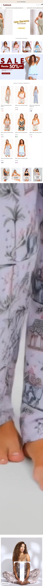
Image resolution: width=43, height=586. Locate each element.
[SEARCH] (37, 5)
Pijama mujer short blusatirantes (21, 132)
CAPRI (16, 49)
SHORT (5, 49)
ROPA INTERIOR (27, 178)
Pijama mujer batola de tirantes (7, 158)
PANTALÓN (37, 49)
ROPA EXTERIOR (5, 178)
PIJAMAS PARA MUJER (37, 177)
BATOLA (26, 49)
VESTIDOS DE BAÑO (16, 178)
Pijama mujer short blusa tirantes (21, 105)
